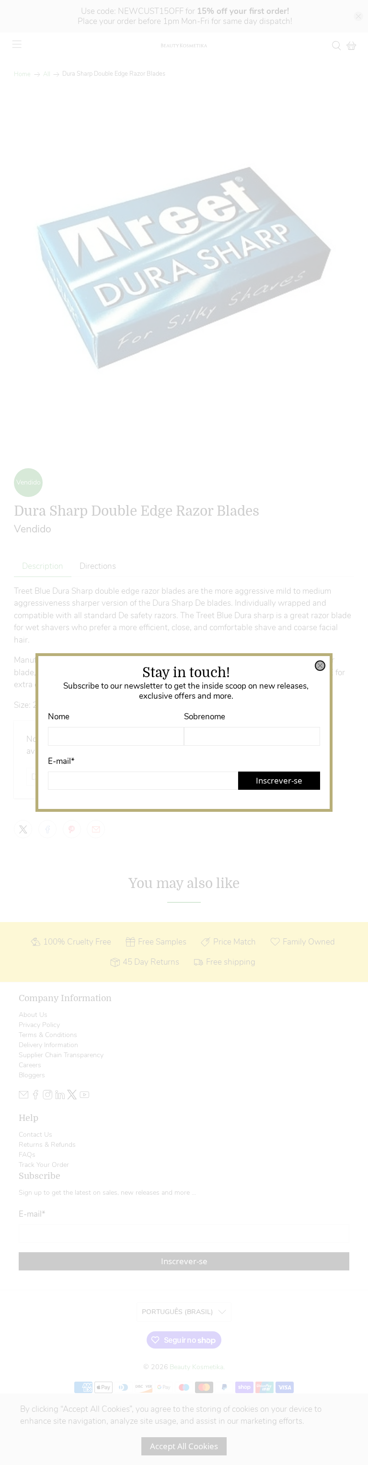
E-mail (61, 761)
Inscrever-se (279, 780)
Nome (58, 716)
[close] (320, 665)
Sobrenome (204, 716)
